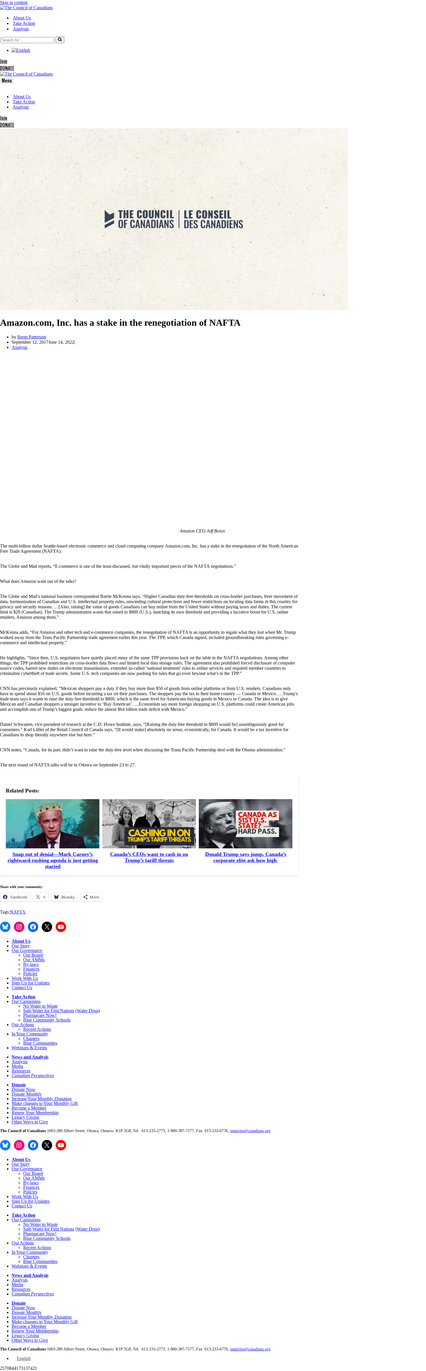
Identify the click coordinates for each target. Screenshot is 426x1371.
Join (3, 61)
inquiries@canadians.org (250, 1131)
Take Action (24, 23)
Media (17, 1066)
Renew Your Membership (35, 1112)
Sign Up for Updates (31, 982)
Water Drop (87, 1010)
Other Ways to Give (30, 1121)
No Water (32, 1006)
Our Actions (23, 1024)
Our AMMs (34, 959)
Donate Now (23, 1089)
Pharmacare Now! (40, 1015)
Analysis (21, 28)
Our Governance (27, 950)
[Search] (59, 39)
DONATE (7, 68)
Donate (19, 1084)
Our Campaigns (26, 1001)
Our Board (33, 955)
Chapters (31, 1038)
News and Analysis (30, 1057)
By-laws (31, 964)
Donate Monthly (27, 1094)
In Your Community (30, 1033)
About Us (22, 17)
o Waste (50, 1006)
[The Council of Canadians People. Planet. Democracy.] (26, 7)
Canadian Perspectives (33, 1075)
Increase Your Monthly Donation (42, 1098)
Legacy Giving (25, 1117)
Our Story (21, 945)
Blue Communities (40, 1043)
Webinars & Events (29, 1047)
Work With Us (25, 978)
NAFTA (18, 911)
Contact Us (22, 987)
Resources (21, 1070)
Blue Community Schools (46, 1019)
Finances (31, 969)
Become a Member (29, 1107)
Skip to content (14, 2)
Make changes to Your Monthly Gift (45, 1103)
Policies (30, 973)
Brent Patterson (31, 336)
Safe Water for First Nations (48, 1010)
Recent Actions (37, 1029)
